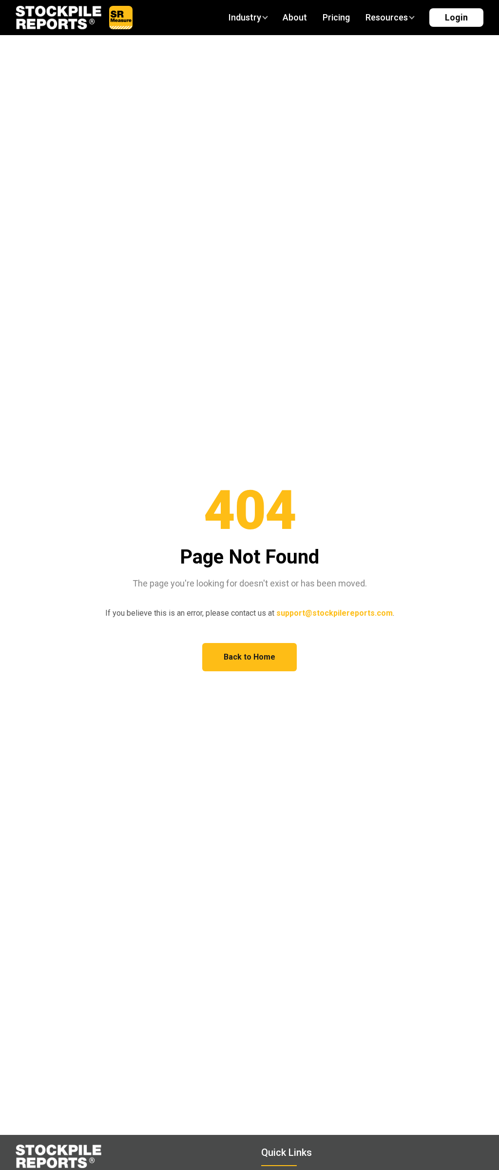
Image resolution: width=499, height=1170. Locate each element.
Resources (386, 17)
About (295, 17)
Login (456, 17)
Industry (245, 17)
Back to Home (249, 657)
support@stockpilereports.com (334, 613)
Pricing (336, 17)
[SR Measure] (121, 17)
